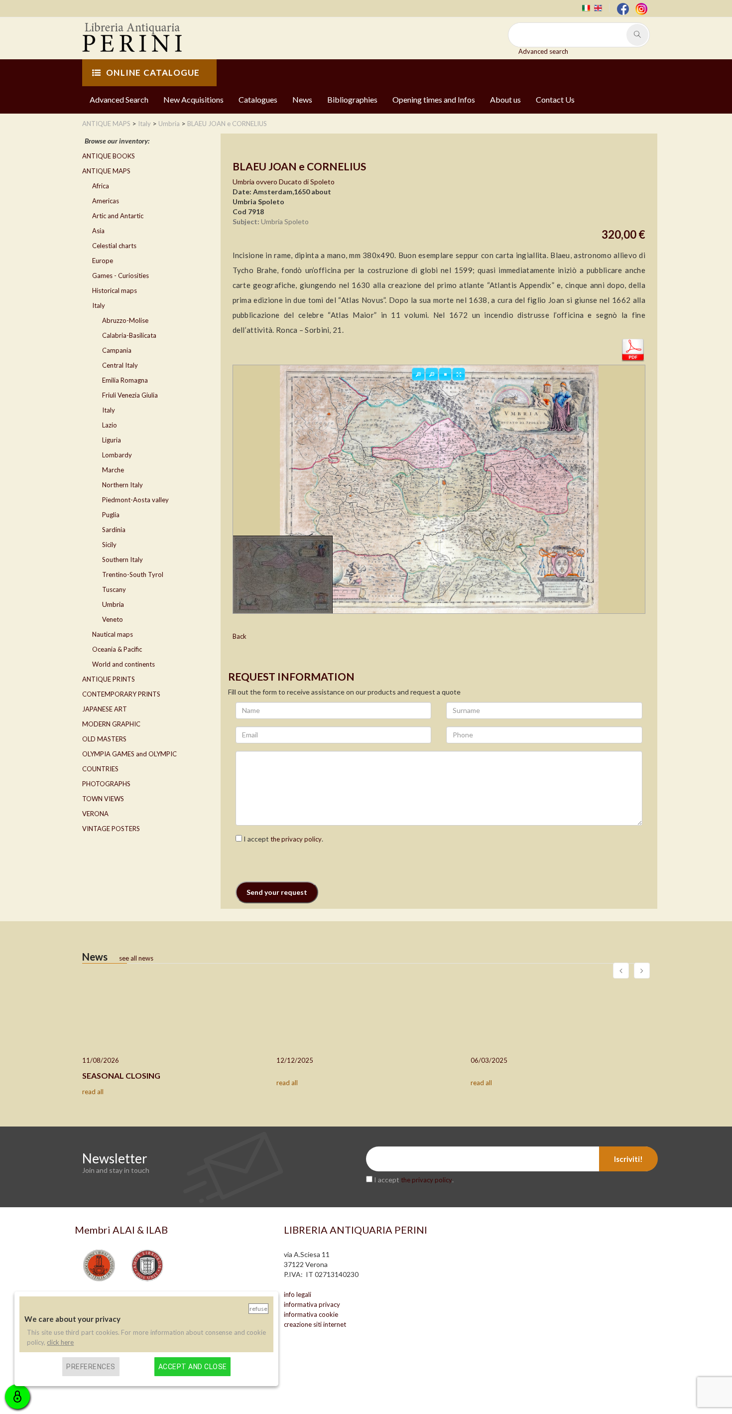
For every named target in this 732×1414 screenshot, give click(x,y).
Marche (113, 470)
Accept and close (192, 1366)
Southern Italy (122, 560)
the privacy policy (296, 839)
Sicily (109, 545)
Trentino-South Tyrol (132, 574)
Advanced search (543, 51)
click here (60, 1342)
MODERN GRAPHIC (111, 724)
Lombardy (117, 455)
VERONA (95, 814)
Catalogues (258, 99)
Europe (102, 261)
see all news (136, 958)
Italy (98, 305)
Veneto (112, 619)
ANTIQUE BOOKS (108, 156)
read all (93, 1092)
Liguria (111, 440)
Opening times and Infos (433, 99)
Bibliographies (352, 99)
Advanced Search (119, 99)
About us (505, 99)
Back (239, 636)
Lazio (109, 425)
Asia (98, 231)
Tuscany (114, 589)
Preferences (91, 1366)
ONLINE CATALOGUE (153, 72)
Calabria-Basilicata (129, 335)
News (302, 99)
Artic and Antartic (117, 216)
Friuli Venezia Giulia (130, 395)
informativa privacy (312, 1304)
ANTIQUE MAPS (106, 171)
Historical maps (114, 290)
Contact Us (555, 99)
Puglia (111, 515)
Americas (105, 201)
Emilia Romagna (125, 380)
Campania (116, 350)
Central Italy (120, 365)
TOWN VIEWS (103, 799)
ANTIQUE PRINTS (108, 679)
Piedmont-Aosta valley (135, 500)
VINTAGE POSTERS (111, 829)
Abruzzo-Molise (125, 320)
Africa (100, 186)
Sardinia (113, 530)
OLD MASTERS (104, 739)
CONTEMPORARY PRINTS (121, 694)
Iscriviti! (628, 1158)
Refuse (258, 1308)
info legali (297, 1294)
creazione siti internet (315, 1324)
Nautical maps (112, 634)
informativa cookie (311, 1314)
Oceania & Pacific (117, 649)
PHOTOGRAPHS (106, 784)
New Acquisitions (193, 99)
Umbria (113, 604)
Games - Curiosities (120, 276)
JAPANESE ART (104, 709)
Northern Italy (122, 485)
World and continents (123, 664)
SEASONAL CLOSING (121, 1075)
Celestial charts (114, 246)
